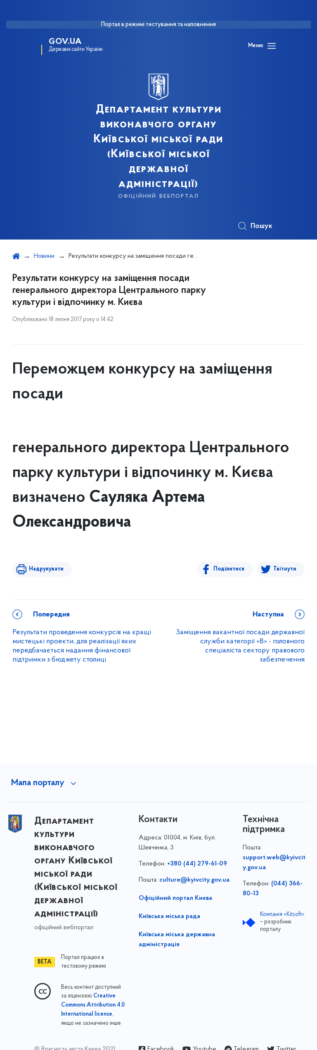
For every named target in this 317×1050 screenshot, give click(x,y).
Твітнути (284, 569)
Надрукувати (46, 569)
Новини (44, 256)
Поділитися (228, 569)
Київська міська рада (169, 916)
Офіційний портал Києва (175, 898)
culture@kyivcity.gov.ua (194, 880)
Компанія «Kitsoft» (282, 914)
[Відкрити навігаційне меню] (271, 46)
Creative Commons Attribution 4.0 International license (93, 1005)
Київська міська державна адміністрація (177, 939)
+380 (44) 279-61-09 (197, 864)
